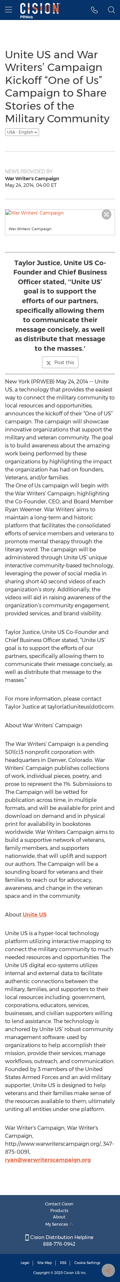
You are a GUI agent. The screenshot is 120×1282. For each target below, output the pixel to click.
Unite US (34, 915)
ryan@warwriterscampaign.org (48, 1160)
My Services (57, 1224)
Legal (25, 1263)
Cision (69, 1273)
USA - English (20, 132)
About (59, 1216)
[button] (94, 10)
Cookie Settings (87, 1263)
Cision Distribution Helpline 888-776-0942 (61, 1240)
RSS (63, 1263)
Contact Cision (59, 1203)
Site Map (44, 1263)
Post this (64, 362)
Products (59, 1210)
